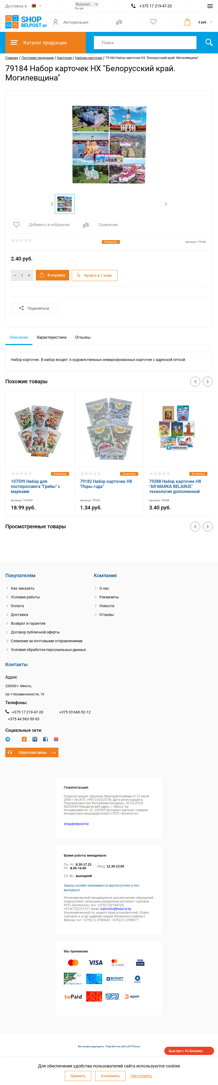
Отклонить (110, 1076)
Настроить (141, 1076)
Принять (78, 1076)
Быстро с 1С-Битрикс (186, 1050)
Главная (11, 58)
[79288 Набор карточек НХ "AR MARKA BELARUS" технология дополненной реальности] (178, 459)
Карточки (64, 58)
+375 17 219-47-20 (156, 6)
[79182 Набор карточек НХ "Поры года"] (109, 459)
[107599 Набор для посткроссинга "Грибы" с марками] (40, 459)
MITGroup (134, 1046)
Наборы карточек (88, 58)
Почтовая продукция (38, 58)
